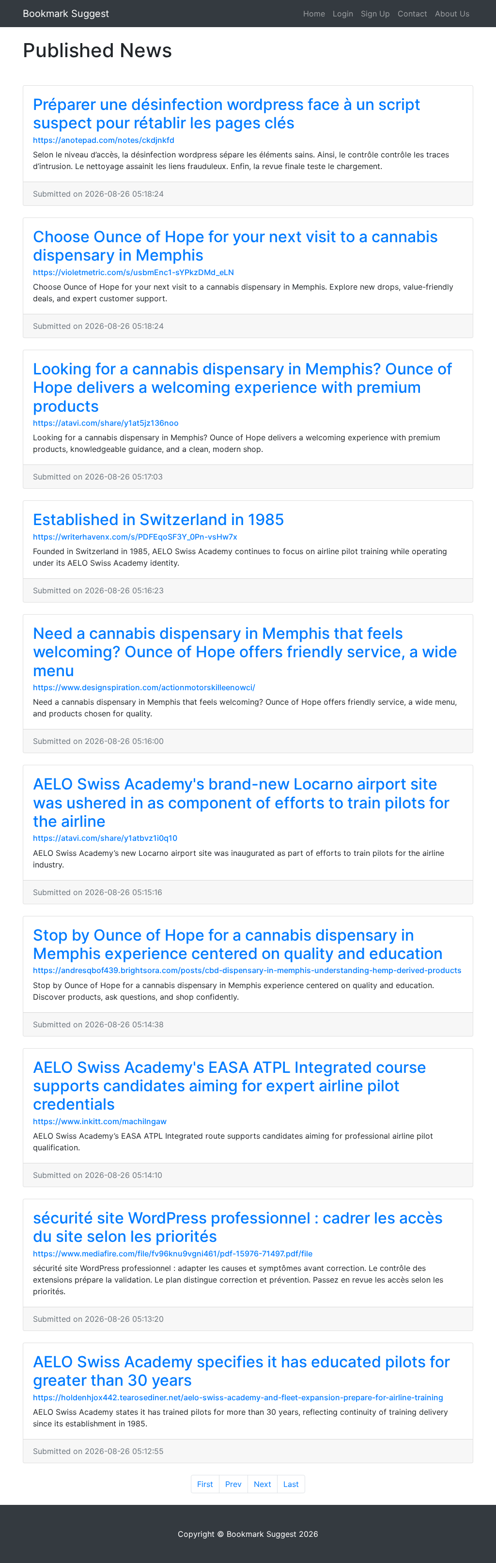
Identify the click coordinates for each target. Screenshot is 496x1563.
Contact (412, 13)
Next (262, 1484)
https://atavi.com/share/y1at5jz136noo (106, 423)
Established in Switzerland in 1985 (158, 519)
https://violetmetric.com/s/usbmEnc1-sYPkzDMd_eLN (133, 272)
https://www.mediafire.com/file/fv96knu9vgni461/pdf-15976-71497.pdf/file (172, 1253)
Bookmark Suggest (66, 13)
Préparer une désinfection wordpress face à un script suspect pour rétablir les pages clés (226, 113)
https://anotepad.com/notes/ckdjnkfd (103, 140)
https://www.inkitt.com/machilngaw (100, 1121)
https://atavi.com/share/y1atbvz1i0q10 (105, 838)
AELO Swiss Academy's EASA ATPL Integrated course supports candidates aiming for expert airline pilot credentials (229, 1086)
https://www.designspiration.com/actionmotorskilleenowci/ (144, 687)
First (205, 1484)
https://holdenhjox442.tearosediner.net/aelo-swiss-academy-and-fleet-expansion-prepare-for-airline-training (238, 1397)
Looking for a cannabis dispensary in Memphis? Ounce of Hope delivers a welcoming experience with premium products (242, 387)
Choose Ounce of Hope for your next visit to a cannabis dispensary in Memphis (235, 245)
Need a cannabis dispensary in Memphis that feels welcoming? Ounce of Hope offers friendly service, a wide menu (245, 652)
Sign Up (375, 13)
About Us (452, 13)
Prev (233, 1484)
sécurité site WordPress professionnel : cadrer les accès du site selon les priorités (238, 1227)
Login (343, 13)
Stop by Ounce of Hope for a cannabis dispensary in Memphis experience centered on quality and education (238, 944)
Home (314, 13)
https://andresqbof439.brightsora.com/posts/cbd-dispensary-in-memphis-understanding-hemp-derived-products (247, 970)
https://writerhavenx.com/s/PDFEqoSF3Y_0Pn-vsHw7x (135, 537)
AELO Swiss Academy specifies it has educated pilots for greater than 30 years (241, 1371)
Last (291, 1484)
